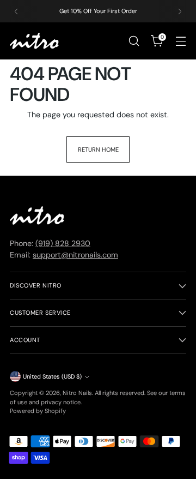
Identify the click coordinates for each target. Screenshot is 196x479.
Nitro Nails (77, 393)
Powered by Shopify (38, 411)
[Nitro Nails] (34, 41)
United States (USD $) (52, 376)
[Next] (180, 11)
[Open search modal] (133, 41)
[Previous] (16, 11)
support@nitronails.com (75, 255)
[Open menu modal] (180, 41)
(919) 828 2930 (62, 243)
